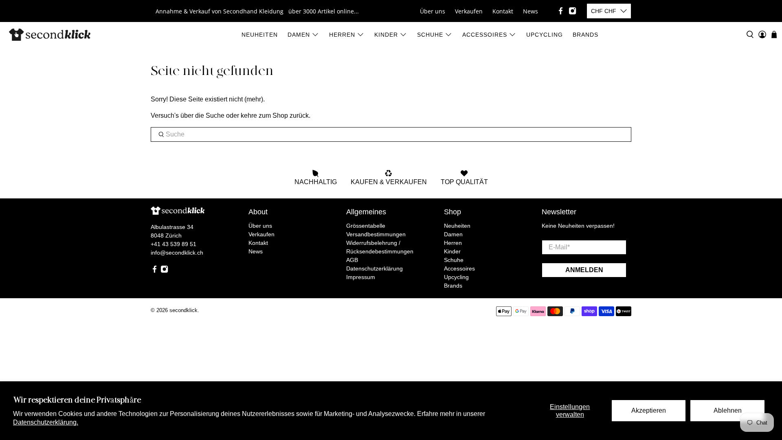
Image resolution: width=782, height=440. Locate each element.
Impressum (360, 277)
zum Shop (273, 115)
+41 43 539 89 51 (173, 244)
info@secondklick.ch (177, 252)
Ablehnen (728, 410)
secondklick (183, 310)
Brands (585, 34)
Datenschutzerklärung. (45, 422)
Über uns (432, 11)
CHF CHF (603, 11)
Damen (299, 34)
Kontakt (502, 11)
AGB (352, 260)
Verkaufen (469, 11)
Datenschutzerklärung (374, 268)
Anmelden (584, 269)
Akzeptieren (648, 410)
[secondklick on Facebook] (561, 11)
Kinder (386, 34)
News (530, 11)
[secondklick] (49, 35)
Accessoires (484, 34)
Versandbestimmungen (376, 234)
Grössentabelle (365, 225)
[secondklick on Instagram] (572, 11)
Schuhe (430, 34)
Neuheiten (260, 34)
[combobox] (391, 134)
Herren (342, 34)
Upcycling (544, 34)
